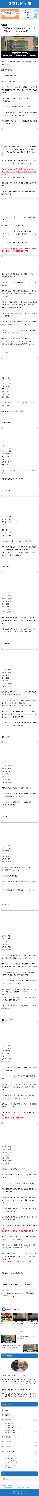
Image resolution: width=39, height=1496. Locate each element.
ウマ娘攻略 (20, 1442)
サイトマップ (26, 1491)
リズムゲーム (21, 1467)
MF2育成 (20, 1415)
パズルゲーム (21, 1465)
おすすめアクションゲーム (21, 1428)
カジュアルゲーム (21, 1460)
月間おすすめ (21, 1432)
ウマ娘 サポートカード (20, 1437)
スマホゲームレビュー (20, 1451)
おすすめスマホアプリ (20, 1420)
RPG (21, 1454)
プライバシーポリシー (15, 1491)
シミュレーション (21, 1463)
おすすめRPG (21, 1423)
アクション (21, 1458)
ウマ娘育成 (20, 1447)
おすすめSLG (21, 1425)
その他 (21, 1456)
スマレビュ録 (19, 3)
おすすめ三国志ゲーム (21, 1430)
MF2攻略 (4, 24)
